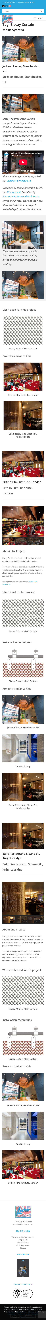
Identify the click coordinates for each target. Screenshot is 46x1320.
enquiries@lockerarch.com (25, 2)
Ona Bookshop (23, 748)
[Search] (41, 11)
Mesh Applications (23, 1245)
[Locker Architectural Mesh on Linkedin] (6, 6)
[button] (5, 521)
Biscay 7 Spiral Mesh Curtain (23, 330)
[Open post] (23, 49)
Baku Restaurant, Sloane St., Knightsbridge (23, 415)
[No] (43, 1312)
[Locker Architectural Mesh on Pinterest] (9, 6)
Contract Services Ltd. (18, 180)
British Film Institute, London (23, 376)
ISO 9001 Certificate (23, 1284)
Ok (15, 1316)
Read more (28, 1316)
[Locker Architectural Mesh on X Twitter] (3, 6)
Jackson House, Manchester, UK (23, 709)
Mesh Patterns (23, 1242)
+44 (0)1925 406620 (8, 2)
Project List (23, 1240)
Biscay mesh (14, 192)
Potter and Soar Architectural (23, 1237)
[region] (23, 525)
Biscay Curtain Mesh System (23, 663)
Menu (40, 18)
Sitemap (23, 1248)
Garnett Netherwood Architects (20, 196)
